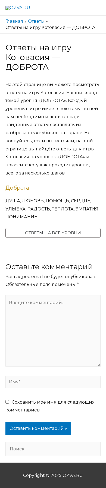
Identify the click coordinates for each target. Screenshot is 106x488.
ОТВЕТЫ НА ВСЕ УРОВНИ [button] (53, 232)
